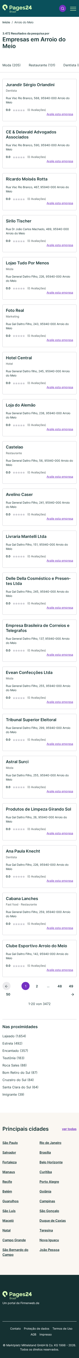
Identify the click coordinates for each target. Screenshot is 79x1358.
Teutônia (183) (13, 1058)
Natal (6, 1230)
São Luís (9, 1211)
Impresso (46, 1334)
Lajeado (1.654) (14, 1036)
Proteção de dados (36, 1328)
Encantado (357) (15, 1051)
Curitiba (46, 1172)
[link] (39, 100)
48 (60, 986)
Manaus (8, 1172)
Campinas (47, 1201)
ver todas (69, 1129)
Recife (7, 1182)
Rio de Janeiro (50, 1143)
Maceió (8, 1221)
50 (8, 994)
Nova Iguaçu (49, 1240)
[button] (62, 8)
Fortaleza (9, 1162)
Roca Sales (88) (14, 1065)
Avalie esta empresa (60, 114)
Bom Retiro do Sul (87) (19, 1073)
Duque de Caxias (53, 1221)
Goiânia (45, 1191)
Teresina (46, 1230)
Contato (15, 1328)
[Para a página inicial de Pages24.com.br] (17, 8)
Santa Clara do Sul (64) (20, 1087)
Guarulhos (10, 1201)
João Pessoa (49, 1250)
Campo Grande (14, 1240)
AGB (33, 1334)
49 (71, 986)
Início (6, 22)
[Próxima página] (72, 994)
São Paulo (10, 1143)
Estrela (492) (12, 1043)
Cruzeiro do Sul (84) (18, 1080)
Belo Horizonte (51, 1162)
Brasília (45, 1152)
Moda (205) (11, 65)
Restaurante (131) (42, 65)
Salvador (9, 1152)
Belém (7, 1191)
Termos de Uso (62, 1328)
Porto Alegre (49, 1182)
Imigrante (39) (13, 1094)
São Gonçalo (49, 1211)
